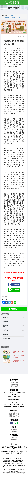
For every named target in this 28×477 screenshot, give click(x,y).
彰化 (10, 416)
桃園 (10, 415)
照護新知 (5, 321)
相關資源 (14, 435)
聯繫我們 (14, 390)
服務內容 (14, 380)
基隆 (17, 413)
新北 (14, 413)
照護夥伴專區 (6, 338)
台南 (14, 416)
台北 (10, 413)
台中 (17, 415)
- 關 (14, 429)
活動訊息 (5, 330)
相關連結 (14, 420)
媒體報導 (5, 334)
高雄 (17, 416)
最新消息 (5, 317)
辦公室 (14, 444)
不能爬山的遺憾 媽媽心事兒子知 (12, 17)
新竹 (14, 415)
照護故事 (13, 15)
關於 (14, 427)
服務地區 (14, 411)
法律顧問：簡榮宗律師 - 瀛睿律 (14, 473)
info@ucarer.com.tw (13, 399)
